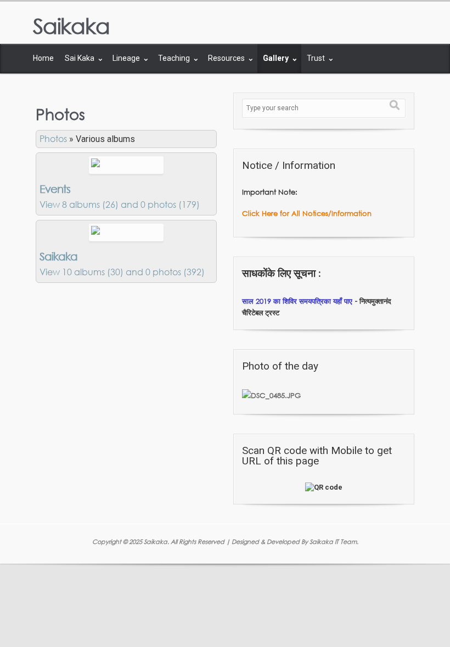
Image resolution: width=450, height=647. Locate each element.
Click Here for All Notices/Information (307, 213)
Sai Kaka (80, 58)
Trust (317, 58)
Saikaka (71, 26)
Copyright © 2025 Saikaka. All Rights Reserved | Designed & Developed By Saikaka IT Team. (225, 541)
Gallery (276, 58)
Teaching (175, 58)
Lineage (127, 58)
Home (43, 58)
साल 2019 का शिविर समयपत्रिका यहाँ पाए (298, 301)
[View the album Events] (126, 163)
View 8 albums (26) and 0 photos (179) (120, 204)
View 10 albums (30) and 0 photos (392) (122, 271)
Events (55, 188)
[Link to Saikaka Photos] (126, 231)
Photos (53, 138)
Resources (227, 58)
